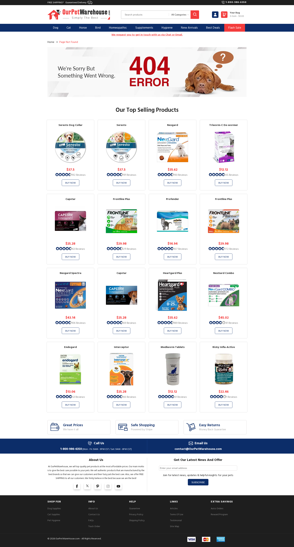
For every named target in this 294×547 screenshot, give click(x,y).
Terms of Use (176, 514)
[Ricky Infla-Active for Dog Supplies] (224, 369)
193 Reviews (180, 175)
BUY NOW (70, 183)
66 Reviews (129, 397)
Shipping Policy (137, 520)
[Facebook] (77, 486)
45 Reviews (231, 175)
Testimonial (176, 520)
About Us (93, 508)
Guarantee (134, 508)
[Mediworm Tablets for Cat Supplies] (173, 369)
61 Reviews (180, 397)
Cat (69, 27)
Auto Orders (217, 508)
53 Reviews (78, 397)
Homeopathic (118, 27)
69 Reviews (129, 323)
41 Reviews (231, 323)
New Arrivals (189, 27)
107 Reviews (181, 249)
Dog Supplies (54, 508)
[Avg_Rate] (63, 174)
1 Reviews (231, 397)
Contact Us (94, 514)
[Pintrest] (97, 486)
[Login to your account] (215, 14)
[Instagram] (108, 486)
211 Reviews (129, 249)
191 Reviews (129, 175)
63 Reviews (78, 249)
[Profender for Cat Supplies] (173, 221)
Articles (174, 508)
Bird (98, 27)
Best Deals (213, 27)
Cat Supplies (53, 514)
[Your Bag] (224, 15)
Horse (83, 27)
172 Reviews (232, 249)
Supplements (144, 27)
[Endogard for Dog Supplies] (70, 369)
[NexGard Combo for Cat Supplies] (224, 295)
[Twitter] (87, 486)
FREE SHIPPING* (66, 2)
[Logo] (78, 14)
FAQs (91, 520)
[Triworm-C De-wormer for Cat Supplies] (224, 147)
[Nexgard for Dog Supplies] (173, 147)
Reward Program (219, 514)
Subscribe (198, 482)
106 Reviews (79, 323)
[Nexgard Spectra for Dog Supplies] (70, 295)
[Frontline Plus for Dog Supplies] (224, 221)
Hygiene (167, 27)
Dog (55, 27)
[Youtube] (118, 486)
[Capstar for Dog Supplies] (121, 295)
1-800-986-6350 (236, 2)
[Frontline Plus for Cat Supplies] (121, 221)
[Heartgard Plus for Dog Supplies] (173, 295)
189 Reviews (181, 323)
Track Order (94, 526)
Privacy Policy (136, 514)
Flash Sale (234, 27)
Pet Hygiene (53, 520)
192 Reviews (79, 175)
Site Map (174, 526)
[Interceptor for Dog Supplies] (121, 369)
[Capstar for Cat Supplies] (70, 221)
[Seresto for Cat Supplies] (121, 147)
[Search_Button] (195, 14)
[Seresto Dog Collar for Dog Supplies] (70, 147)
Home (50, 42)
